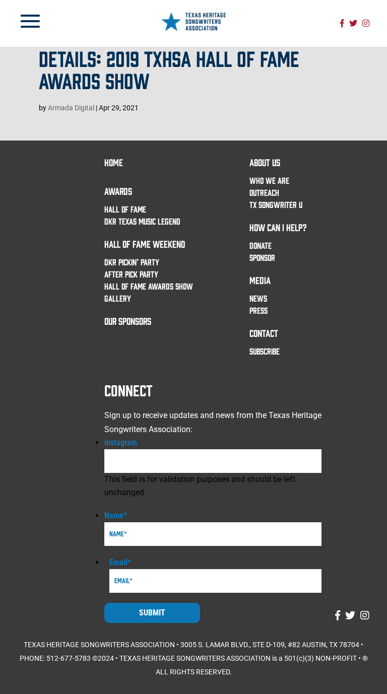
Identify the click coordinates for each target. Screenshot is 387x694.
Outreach (264, 192)
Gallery (117, 298)
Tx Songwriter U (275, 204)
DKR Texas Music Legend (142, 221)
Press (258, 310)
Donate (260, 245)
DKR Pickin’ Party (131, 262)
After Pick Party (131, 274)
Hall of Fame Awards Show (148, 286)
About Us (264, 162)
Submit (152, 612)
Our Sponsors (127, 320)
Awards (118, 190)
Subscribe (264, 351)
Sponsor (262, 257)
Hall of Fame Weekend (144, 243)
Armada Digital (71, 108)
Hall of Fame (125, 209)
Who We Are (269, 180)
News (258, 298)
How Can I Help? (278, 227)
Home (113, 162)
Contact (263, 332)
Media (260, 280)
